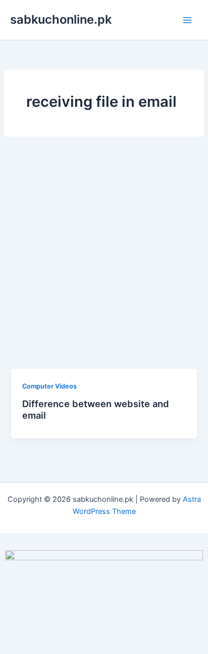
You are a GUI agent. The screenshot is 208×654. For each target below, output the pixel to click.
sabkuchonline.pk (61, 19)
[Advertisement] (104, 260)
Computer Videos (49, 386)
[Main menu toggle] (187, 20)
